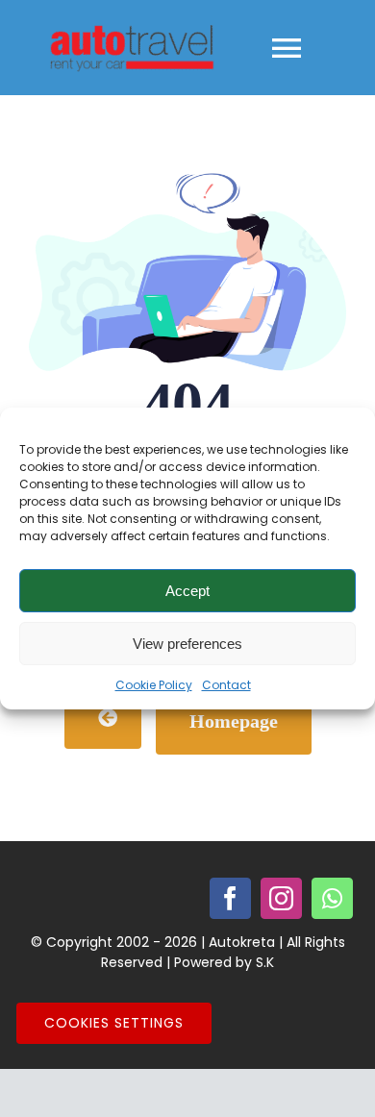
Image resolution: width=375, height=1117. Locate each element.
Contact (226, 685)
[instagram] (281, 898)
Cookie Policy (153, 685)
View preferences (187, 643)
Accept (187, 591)
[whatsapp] (332, 898)
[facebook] (230, 898)
